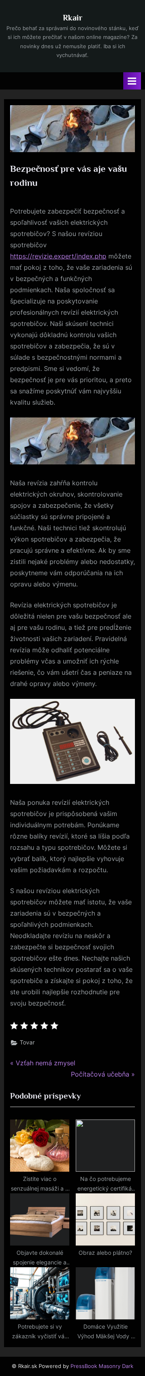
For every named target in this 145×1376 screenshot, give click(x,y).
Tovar (27, 1042)
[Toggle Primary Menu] (132, 81)
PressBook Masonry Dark (101, 1366)
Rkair (73, 17)
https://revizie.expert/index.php (58, 256)
